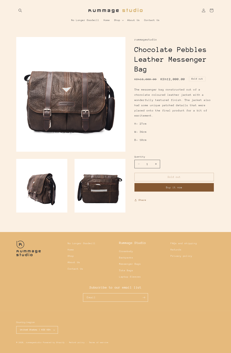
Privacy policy (181, 256)
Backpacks (126, 257)
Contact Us (75, 268)
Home (71, 249)
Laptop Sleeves (130, 276)
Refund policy (77, 342)
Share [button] (142, 200)
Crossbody (126, 251)
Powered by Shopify (54, 342)
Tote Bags (126, 270)
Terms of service (98, 342)
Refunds (176, 249)
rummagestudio (34, 342)
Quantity (139, 156)
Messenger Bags (130, 264)
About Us (74, 262)
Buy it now (174, 187)
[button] (20, 10)
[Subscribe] (144, 297)
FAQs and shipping (184, 243)
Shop (71, 256)
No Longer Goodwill (82, 243)
